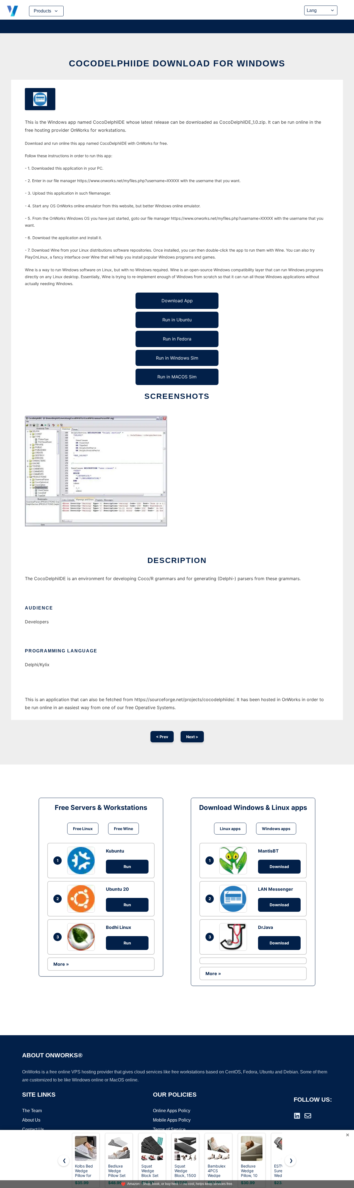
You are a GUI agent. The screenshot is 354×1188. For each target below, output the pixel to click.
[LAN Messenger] (235, 899)
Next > (192, 736)
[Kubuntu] (82, 860)
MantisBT (268, 851)
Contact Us (33, 1129)
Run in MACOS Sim (177, 376)
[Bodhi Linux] (82, 937)
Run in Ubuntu (177, 319)
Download (279, 866)
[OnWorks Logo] (12, 11)
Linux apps (230, 828)
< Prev (162, 736)
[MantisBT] (235, 860)
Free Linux (83, 828)
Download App (177, 300)
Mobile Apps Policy (172, 1120)
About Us (31, 1120)
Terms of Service (169, 1129)
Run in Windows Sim (177, 358)
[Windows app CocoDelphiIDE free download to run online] (40, 99)
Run (127, 866)
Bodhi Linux (118, 927)
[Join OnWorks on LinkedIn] (297, 1115)
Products (42, 11)
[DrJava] (235, 937)
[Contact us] (307, 1115)
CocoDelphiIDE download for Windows (177, 63)
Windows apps (276, 828)
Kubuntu (115, 851)
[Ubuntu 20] (82, 899)
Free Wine (123, 828)
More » (61, 964)
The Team (32, 1110)
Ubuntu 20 (117, 889)
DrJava (265, 927)
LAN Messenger (275, 889)
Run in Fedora (177, 339)
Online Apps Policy (171, 1110)
